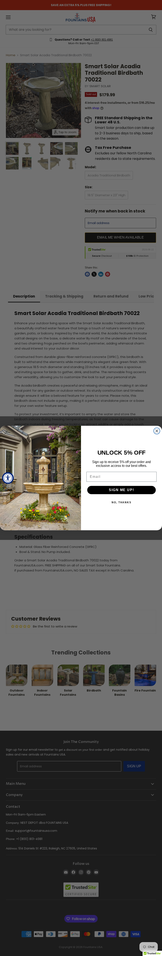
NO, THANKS (121, 502)
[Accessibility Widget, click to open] (8, 478)
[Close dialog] (157, 431)
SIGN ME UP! (121, 490)
